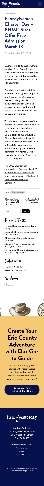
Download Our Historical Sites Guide (22, 389)
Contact (22, 454)
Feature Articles (12, 267)
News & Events (11, 13)
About (22, 451)
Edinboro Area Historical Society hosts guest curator (20, 245)
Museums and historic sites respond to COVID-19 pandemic (21, 251)
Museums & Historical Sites (22, 445)
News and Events (18, 192)
